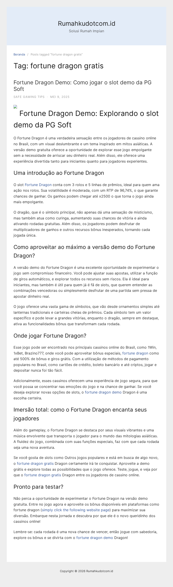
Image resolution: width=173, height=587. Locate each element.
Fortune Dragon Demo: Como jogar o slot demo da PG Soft (83, 85)
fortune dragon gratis (35, 463)
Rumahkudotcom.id (86, 23)
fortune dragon (135, 353)
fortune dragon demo (103, 392)
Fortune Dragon (38, 184)
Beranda (19, 54)
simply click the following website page (75, 510)
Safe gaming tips (29, 97)
